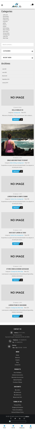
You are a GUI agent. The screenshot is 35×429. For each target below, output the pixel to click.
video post (5, 36)
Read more (16, 119)
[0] (31, 5)
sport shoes (5, 31)
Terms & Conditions (17, 409)
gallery (4, 23)
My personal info (17, 397)
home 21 (5, 24)
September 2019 (5, 79)
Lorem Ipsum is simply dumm (17, 196)
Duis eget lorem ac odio (17, 233)
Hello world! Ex (17, 110)
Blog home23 (6, 18)
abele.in (27, 416)
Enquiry (17, 360)
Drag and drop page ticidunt (17, 160)
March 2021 (4, 75)
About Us (17, 357)
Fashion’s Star (6, 19)
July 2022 (4, 69)
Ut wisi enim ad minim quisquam (17, 269)
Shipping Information (17, 407)
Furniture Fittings (17, 382)
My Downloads (17, 392)
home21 (4, 26)
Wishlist (21, 427)
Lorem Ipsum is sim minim (17, 305)
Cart (13, 427)
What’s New (5, 38)
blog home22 (6, 16)
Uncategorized (6, 34)
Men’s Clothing (6, 29)
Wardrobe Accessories (17, 377)
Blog (17, 362)
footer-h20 (5, 21)
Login (30, 427)
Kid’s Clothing (6, 28)
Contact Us (17, 364)
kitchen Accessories (17, 375)
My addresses (17, 394)
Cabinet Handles (17, 379)
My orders (17, 390)
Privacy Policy (17, 405)
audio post (5, 14)
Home (17, 355)
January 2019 (5, 82)
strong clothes (6, 33)
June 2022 (4, 72)
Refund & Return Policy (18, 412)
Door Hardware (17, 372)
